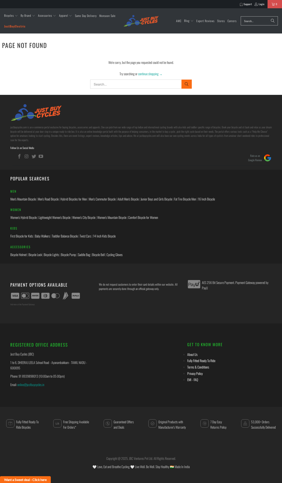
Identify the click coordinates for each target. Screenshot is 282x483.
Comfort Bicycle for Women (143, 217)
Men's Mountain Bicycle (23, 199)
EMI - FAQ (192, 379)
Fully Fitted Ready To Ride (201, 360)
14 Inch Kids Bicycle (104, 236)
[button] (11, 15)
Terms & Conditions (198, 367)
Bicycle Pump (68, 254)
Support (248, 4)
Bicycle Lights (51, 254)
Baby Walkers (42, 236)
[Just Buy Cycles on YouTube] (41, 156)
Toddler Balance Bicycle (65, 236)
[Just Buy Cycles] (141, 20)
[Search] (273, 20)
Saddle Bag (84, 254)
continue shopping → (150, 73)
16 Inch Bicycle (206, 199)
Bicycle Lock (35, 254)
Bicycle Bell (98, 254)
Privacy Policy (195, 373)
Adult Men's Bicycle (128, 199)
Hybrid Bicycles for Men (73, 199)
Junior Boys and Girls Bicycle (156, 199)
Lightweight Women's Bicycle (54, 217)
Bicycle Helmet (18, 254)
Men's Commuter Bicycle (102, 199)
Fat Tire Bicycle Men (185, 199)
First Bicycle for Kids (21, 236)
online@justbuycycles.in (30, 384)
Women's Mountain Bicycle (111, 217)
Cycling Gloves (115, 254)
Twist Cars (85, 236)
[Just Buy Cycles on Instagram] (27, 156)
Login (261, 4)
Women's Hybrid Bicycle (23, 217)
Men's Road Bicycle (48, 199)
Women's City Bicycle (83, 217)
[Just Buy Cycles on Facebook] (20, 156)
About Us (192, 354)
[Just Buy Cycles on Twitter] (34, 156)
